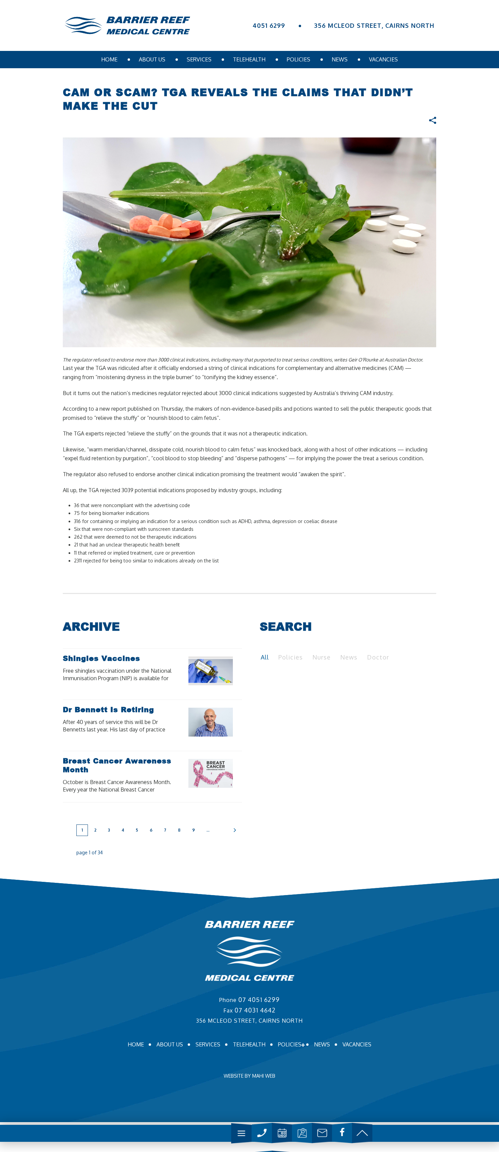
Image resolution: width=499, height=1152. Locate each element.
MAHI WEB (263, 1076)
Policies (298, 59)
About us (152, 59)
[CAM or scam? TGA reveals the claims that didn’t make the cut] (249, 242)
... (207, 830)
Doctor (378, 657)
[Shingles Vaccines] (222, 670)
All (265, 657)
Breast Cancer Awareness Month (117, 765)
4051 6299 (269, 25)
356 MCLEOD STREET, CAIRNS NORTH (374, 25)
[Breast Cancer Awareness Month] (222, 773)
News (340, 59)
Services (199, 59)
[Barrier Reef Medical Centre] (127, 25)
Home (109, 59)
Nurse (321, 657)
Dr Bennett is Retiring (108, 709)
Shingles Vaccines (101, 658)
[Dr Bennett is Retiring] (222, 721)
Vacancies (383, 59)
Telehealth (249, 59)
